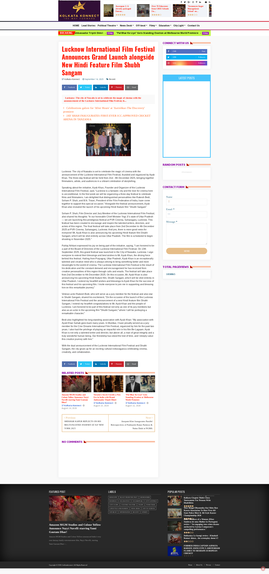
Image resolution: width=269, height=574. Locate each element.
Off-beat (140, 25)
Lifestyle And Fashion (118, 508)
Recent (112, 79)
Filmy (152, 25)
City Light (178, 25)
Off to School (149, 508)
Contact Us (194, 25)
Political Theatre (107, 25)
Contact (217, 565)
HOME (76, 25)
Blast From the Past (128, 497)
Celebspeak (138, 501)
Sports (145, 512)
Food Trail (150, 504)
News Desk (126, 25)
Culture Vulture (128, 504)
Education (164, 25)
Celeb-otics (125, 501)
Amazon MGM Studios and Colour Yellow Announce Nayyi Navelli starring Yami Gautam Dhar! (75, 528)
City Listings (151, 501)
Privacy (208, 565)
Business (113, 501)
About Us (199, 565)
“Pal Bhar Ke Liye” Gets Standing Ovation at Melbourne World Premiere (123, 32)
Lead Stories (88, 25)
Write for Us (95, 1)
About (83, 1)
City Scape (113, 504)
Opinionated (125, 512)
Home (190, 565)
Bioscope (113, 497)
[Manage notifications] (263, 568)
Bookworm (145, 497)
